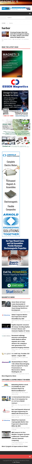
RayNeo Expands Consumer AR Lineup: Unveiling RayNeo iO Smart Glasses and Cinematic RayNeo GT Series (21, 328)
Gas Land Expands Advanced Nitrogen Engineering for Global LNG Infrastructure (21, 411)
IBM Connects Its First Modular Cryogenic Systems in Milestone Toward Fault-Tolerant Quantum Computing (20, 436)
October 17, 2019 (7, 39)
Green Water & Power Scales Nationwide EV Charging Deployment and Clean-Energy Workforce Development (20, 306)
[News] (5, 34)
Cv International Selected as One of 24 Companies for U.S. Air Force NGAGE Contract (21, 400)
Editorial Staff (17, 39)
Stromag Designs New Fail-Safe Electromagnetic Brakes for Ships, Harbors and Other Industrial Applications (19, 34)
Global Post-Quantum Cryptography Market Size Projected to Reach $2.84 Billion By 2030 (20, 423)
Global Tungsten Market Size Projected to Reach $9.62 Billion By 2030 (19, 317)
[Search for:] (16, 17)
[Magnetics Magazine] (16, 4)
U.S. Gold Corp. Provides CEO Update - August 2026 (20, 354)
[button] (30, 13)
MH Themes (17, 462)
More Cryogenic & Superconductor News (15, 446)
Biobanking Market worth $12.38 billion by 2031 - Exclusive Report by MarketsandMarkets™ (20, 387)
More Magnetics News (9, 376)
